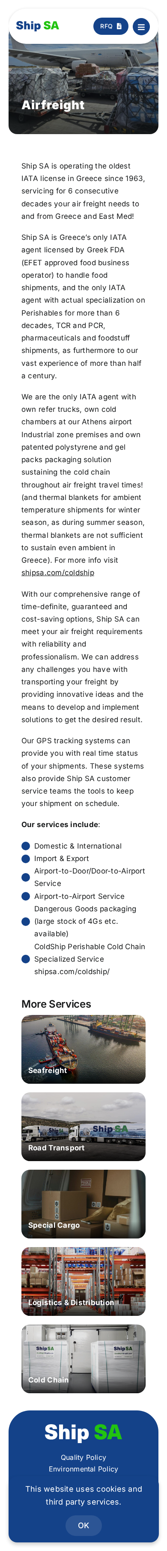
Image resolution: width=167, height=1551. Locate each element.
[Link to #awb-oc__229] (141, 26)
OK (83, 1525)
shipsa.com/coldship (57, 572)
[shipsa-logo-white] (83, 1427)
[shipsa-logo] (37, 24)
